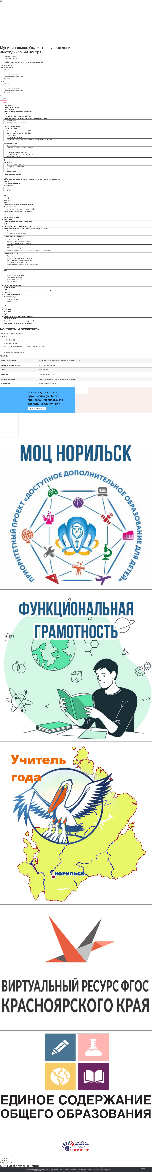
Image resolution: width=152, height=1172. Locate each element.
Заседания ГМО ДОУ (11, 143)
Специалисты (8, 105)
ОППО (9, 190)
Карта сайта (8, 78)
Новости (7, 72)
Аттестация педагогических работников (18, 112)
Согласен (143, 1168)
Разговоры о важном (14, 169)
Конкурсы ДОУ (12, 135)
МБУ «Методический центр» (20, 1166)
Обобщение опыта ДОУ (15, 137)
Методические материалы (16, 123)
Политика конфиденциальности (11, 1155)
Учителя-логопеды (13, 156)
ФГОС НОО (7, 198)
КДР (5, 194)
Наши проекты (9, 109)
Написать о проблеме (37, 408)
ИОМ (5, 114)
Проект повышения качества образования (18, 204)
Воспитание (8, 162)
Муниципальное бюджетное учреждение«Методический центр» (36, 49)
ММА (5, 202)
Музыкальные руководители (17, 152)
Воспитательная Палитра (12, 175)
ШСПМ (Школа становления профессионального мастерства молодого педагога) (32, 179)
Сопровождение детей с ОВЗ (14, 126)
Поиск (2, 96)
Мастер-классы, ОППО (11, 185)
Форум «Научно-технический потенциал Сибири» (20, 209)
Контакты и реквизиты (11, 74)
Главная (6, 70)
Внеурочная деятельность (16, 167)
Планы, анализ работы (11, 107)
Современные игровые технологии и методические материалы (29, 139)
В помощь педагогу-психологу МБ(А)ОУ (17, 116)
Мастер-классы (12, 188)
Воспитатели (11, 145)
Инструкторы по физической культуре (20, 150)
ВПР (5, 196)
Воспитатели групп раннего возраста (20, 148)
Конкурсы (7, 181)
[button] (76, 82)
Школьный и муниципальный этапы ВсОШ (18, 211)
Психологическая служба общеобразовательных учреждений (25, 118)
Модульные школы (10, 207)
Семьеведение (12, 171)
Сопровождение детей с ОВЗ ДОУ (19, 133)
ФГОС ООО (7, 200)
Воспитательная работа (15, 164)
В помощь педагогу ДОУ (12, 128)
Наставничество (9, 177)
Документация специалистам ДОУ (19, 131)
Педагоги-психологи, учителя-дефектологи (22, 154)
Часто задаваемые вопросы (13, 76)
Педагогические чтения (12, 183)
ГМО (5, 160)
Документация (12, 120)
